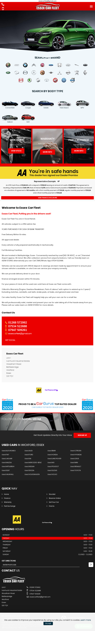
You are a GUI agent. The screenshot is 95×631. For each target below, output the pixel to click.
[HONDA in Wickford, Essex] (59, 65)
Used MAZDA (7, 462)
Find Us (51, 506)
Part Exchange (9, 506)
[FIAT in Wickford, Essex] (42, 65)
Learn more (85, 620)
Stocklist (52, 494)
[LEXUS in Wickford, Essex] (16, 72)
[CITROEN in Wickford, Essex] (34, 65)
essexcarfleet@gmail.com (20, 334)
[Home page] (47, 6)
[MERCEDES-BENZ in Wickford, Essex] (34, 72)
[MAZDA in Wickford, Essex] (25, 72)
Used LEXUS (74, 458)
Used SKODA (29, 470)
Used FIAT (5, 455)
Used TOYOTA (75, 470)
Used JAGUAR (7, 458)
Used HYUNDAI (75, 455)
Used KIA (28, 458)
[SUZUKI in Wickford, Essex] (38, 80)
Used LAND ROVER (54, 458)
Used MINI (74, 462)
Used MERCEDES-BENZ (33, 462)
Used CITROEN (75, 451)
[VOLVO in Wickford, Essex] (72, 80)
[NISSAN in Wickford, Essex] (68, 72)
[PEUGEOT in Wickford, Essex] (76, 72)
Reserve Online (55, 498)
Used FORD (29, 455)
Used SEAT (6, 470)
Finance (7, 498)
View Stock (16, 151)
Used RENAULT (75, 466)
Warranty (7, 502)
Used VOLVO (52, 474)
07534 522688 (17, 326)
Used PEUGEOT (53, 466)
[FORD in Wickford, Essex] (51, 65)
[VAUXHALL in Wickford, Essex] (55, 80)
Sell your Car (54, 502)
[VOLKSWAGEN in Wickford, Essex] (64, 80)
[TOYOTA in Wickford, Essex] (46, 80)
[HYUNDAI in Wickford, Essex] (68, 65)
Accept (48, 623)
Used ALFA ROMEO (9, 451)
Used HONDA (53, 455)
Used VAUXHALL (8, 474)
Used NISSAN (29, 466)
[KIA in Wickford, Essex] (85, 65)
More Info (47, 152)
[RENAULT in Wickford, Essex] (85, 72)
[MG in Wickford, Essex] (42, 72)
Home (6, 494)
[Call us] (3, 5)
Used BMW (52, 451)
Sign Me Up (82, 435)
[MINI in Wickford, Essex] (51, 72)
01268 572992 (17, 322)
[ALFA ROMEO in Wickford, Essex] (8, 65)
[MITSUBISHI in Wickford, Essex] (59, 72)
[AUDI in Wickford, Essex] (16, 65)
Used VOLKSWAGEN (32, 474)
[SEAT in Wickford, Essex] (21, 80)
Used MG (51, 462)
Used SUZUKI (52, 470)
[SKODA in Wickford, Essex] (29, 80)
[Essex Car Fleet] (13, 583)
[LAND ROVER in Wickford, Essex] (8, 72)
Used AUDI (28, 451)
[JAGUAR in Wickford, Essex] (76, 65)
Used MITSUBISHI (8, 466)
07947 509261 (17, 330)
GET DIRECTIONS (9, 561)
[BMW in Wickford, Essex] (25, 65)
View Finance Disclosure (47, 197)
